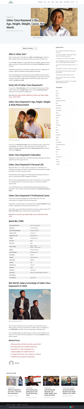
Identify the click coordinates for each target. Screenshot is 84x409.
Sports (57, 147)
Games (57, 120)
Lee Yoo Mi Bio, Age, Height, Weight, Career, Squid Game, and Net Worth (28, 215)
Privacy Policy (25, 404)
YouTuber (58, 164)
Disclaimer (19, 404)
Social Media (58, 142)
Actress (57, 93)
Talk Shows (58, 149)
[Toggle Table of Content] (35, 48)
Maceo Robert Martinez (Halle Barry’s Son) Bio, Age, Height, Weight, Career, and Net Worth (28, 96)
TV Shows (58, 161)
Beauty (57, 95)
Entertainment (58, 115)
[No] (72, 407)
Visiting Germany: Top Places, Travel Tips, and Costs (66, 68)
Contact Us (13, 404)
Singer (57, 139)
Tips (57, 154)
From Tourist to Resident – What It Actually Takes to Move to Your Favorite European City (66, 55)
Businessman (58, 108)
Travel (57, 159)
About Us (8, 404)
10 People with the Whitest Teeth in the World (65, 75)
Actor (57, 91)
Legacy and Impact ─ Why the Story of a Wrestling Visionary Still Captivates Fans (66, 81)
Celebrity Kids (9, 17)
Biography (58, 98)
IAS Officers (58, 125)
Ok (70, 407)
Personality (58, 135)
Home (57, 122)
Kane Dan (8, 30)
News (57, 132)
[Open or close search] (77, 2)
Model (57, 130)
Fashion (57, 117)
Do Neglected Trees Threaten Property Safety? (65, 58)
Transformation (59, 156)
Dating (57, 113)
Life (56, 127)
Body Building (58, 105)
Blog (57, 103)
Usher (47, 88)
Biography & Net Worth (60, 100)
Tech (57, 152)
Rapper (57, 137)
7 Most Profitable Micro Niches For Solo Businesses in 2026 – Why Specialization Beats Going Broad (66, 61)
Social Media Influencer (60, 144)
